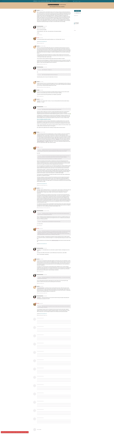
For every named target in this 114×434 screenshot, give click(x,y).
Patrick (39, 189)
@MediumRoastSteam (40, 141)
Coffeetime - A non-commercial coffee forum (41, 1)
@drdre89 (57, 139)
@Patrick (47, 141)
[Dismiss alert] (27, 432)
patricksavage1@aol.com (43, 41)
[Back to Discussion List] (1, 1)
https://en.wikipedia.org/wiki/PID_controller (44, 119)
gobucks (40, 69)
